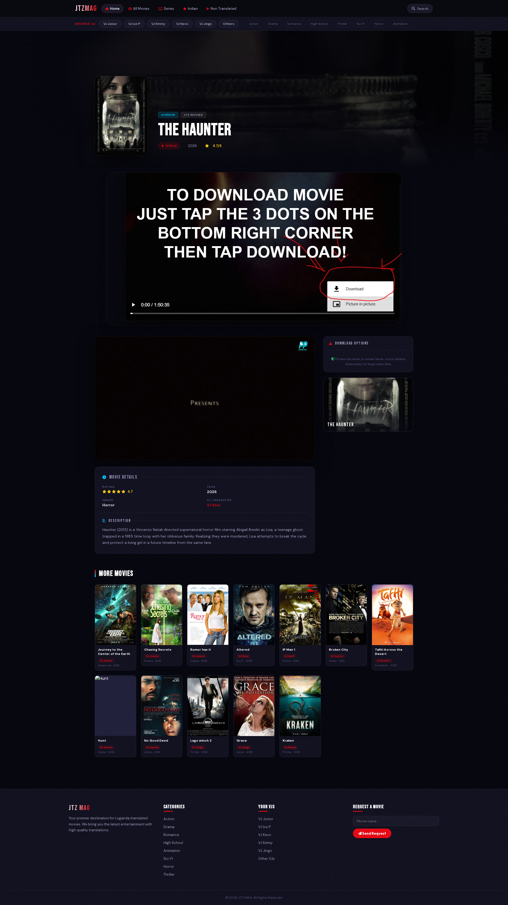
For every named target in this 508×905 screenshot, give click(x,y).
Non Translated (223, 8)
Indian (193, 8)
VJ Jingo (205, 24)
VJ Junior (110, 24)
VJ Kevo (182, 24)
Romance (294, 24)
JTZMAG (86, 8)
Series (169, 8)
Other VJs (266, 858)
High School (319, 24)
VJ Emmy (158, 24)
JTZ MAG (79, 808)
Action (253, 24)
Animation (400, 24)
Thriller (342, 24)
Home (115, 8)
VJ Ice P (134, 24)
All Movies (141, 8)
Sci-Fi (361, 24)
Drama (273, 24)
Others (228, 24)
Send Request (374, 833)
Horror (378, 24)
